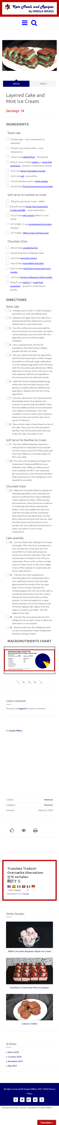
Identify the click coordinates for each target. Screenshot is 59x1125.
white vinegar (41, 181)
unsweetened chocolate (40, 224)
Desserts (48, 805)
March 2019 (13, 1052)
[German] (33, 886)
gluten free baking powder (32, 171)
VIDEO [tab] (43, 83)
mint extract (28, 215)
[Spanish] (14, 886)
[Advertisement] (29, 766)
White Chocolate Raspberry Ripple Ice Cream (29, 951)
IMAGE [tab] (16, 83)
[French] (29, 886)
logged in (22, 708)
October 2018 (14, 1056)
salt (22, 176)
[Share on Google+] (29, 682)
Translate (25, 894)
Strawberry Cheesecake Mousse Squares (29, 987)
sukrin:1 (35, 162)
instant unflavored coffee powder (36, 277)
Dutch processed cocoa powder (38, 186)
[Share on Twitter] (24, 682)
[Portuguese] (24, 886)
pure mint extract (28, 258)
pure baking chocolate (33, 263)
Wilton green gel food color (36, 233)
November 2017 (15, 1061)
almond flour (29, 157)
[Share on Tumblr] (41, 682)
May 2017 (12, 1065)
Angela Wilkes (15, 730)
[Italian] (19, 886)
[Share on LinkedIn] (35, 682)
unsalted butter (30, 247)
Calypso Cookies (29, 1023)
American (48, 799)
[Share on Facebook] (18, 682)
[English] (9, 886)
